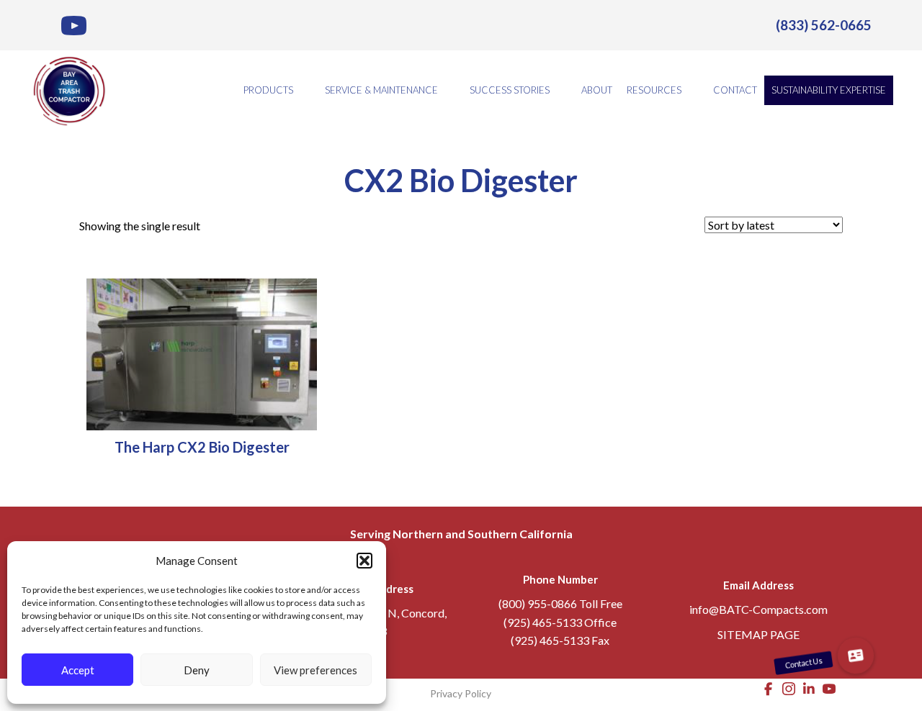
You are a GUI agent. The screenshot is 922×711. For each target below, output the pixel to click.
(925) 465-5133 (542, 622)
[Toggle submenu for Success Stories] (559, 90)
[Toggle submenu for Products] (303, 90)
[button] (364, 560)
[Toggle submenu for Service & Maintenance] (448, 90)
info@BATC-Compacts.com (758, 609)
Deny (197, 670)
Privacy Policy (460, 693)
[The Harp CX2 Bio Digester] (201, 353)
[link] (824, 25)
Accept (77, 670)
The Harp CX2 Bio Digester (202, 447)
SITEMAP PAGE (758, 634)
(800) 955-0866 (537, 603)
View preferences (315, 670)
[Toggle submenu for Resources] (691, 90)
